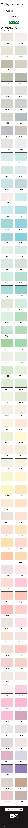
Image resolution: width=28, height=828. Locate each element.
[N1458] (21, 795)
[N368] (21, 210)
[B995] (21, 596)
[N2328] (21, 196)
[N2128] (21, 130)
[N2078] (7, 37)
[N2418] (7, 263)
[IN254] (21, 436)
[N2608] (21, 409)
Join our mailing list (14, 809)
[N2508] (7, 250)
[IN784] (7, 596)
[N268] (7, 768)
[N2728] (7, 742)
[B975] (7, 529)
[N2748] (7, 729)
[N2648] (7, 622)
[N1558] (21, 715)
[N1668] (21, 702)
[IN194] (7, 329)
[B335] (21, 223)
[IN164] (7, 316)
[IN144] (21, 635)
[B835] (21, 316)
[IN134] (7, 795)
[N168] (7, 117)
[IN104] (7, 183)
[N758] (7, 396)
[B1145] (7, 715)
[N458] (21, 236)
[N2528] (7, 409)
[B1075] (21, 582)
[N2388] (21, 290)
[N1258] (21, 662)
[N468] (7, 223)
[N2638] (7, 675)
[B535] (21, 489)
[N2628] (21, 675)
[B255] (7, 369)
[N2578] (21, 502)
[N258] (21, 768)
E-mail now (14, 16)
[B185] (21, 263)
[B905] (7, 476)
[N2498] (21, 356)
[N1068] (7, 609)
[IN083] (7, 170)
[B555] (7, 556)
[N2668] (7, 689)
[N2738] (21, 729)
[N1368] (7, 649)
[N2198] (7, 130)
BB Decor (12, 826)
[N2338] (7, 210)
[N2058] (21, 63)
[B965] (21, 462)
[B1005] (21, 782)
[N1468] (7, 782)
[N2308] (21, 170)
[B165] (7, 63)
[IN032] (21, 396)
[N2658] (21, 742)
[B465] (21, 609)
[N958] (21, 529)
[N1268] (21, 649)
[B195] (7, 156)
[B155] (21, 556)
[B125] (7, 569)
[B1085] (7, 582)
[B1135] (21, 689)
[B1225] (21, 156)
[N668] (21, 329)
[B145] (21, 449)
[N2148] (21, 90)
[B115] (7, 449)
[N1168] (7, 702)
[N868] (7, 489)
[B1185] (21, 622)
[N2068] (7, 50)
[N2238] (7, 90)
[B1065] (21, 423)
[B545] (7, 542)
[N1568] (7, 755)
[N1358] (7, 662)
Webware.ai (24, 826)
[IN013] (21, 37)
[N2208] (21, 103)
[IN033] (7, 516)
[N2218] (7, 143)
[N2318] (21, 143)
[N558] (21, 343)
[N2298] (21, 183)
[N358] (7, 236)
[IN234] (21, 383)
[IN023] (7, 383)
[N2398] (7, 290)
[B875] (21, 476)
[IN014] (21, 50)
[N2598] (7, 423)
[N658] (7, 343)
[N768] (21, 369)
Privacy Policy (14, 822)
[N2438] (7, 356)
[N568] (21, 276)
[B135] (7, 77)
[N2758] (21, 755)
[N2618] (7, 196)
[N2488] (7, 303)
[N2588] (7, 502)
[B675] (21, 77)
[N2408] (21, 250)
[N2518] (7, 462)
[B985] (21, 542)
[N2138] (7, 103)
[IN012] (7, 635)
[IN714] (21, 516)
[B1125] (21, 569)
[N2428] (21, 303)
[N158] (21, 117)
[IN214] (7, 276)
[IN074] (7, 436)
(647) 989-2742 (15, 11)
